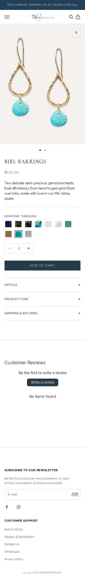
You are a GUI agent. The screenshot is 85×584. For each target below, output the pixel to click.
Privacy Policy (14, 559)
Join (74, 494)
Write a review (42, 382)
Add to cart (42, 265)
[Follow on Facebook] (7, 507)
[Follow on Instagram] (18, 507)
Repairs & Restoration (19, 537)
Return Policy (14, 529)
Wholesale (12, 551)
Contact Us (12, 544)
